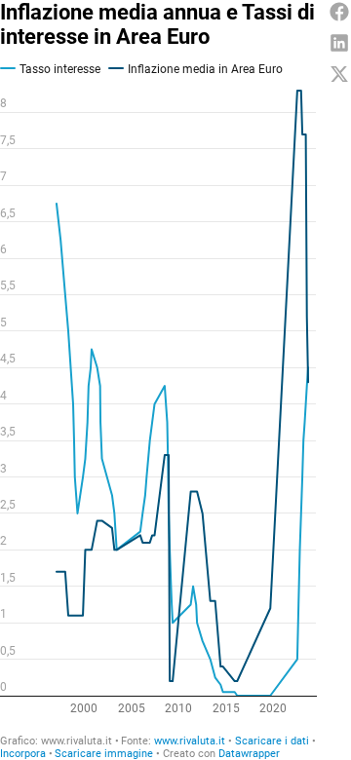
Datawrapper (249, 753)
